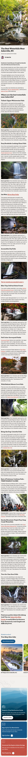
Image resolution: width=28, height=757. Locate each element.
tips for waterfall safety (13, 90)
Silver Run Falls (13, 194)
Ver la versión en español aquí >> (12, 282)
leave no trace (4, 91)
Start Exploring (6, 753)
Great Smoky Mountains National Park (13, 526)
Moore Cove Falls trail (12, 397)
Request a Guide (8, 718)
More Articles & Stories (8, 641)
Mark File (9, 57)
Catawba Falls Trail (7, 448)
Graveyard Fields (5, 340)
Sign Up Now (6, 735)
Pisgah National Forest (6, 153)
